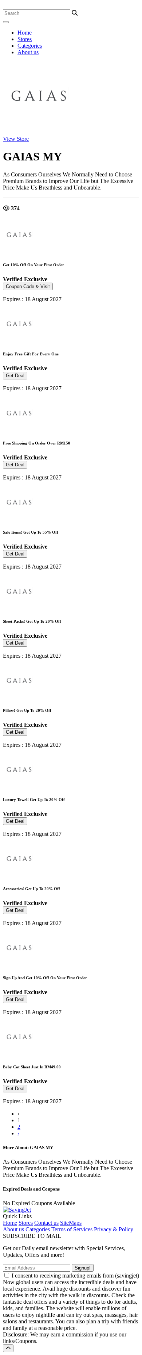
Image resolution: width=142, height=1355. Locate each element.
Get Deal (15, 375)
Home (24, 32)
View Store (16, 139)
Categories (29, 46)
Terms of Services (71, 1229)
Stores (24, 39)
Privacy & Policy (113, 1229)
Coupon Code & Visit (28, 286)
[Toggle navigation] (6, 22)
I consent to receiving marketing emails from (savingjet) (75, 1275)
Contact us (46, 1223)
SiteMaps (71, 1223)
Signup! (83, 1268)
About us (28, 52)
